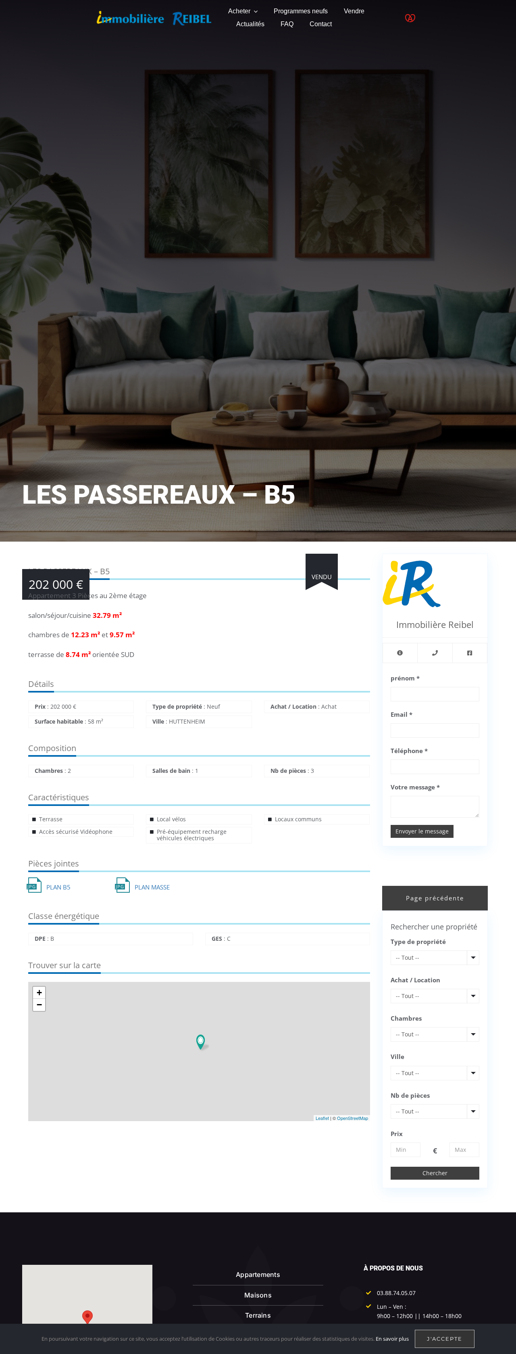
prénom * (405, 678)
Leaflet (322, 1118)
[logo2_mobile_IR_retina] (154, 14)
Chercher (434, 1173)
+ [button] (39, 993)
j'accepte (444, 1338)
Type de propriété (418, 942)
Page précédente (435, 898)
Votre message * (415, 787)
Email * (401, 714)
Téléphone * (409, 751)
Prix (397, 1134)
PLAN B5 (58, 887)
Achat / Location (415, 980)
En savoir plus (392, 1338)
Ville (397, 1057)
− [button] (39, 1005)
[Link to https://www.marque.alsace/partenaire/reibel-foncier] (410, 18)
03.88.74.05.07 (396, 1293)
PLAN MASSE (152, 887)
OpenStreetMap (352, 1118)
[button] (87, 1317)
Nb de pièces (410, 1095)
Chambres (406, 1018)
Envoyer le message (422, 831)
